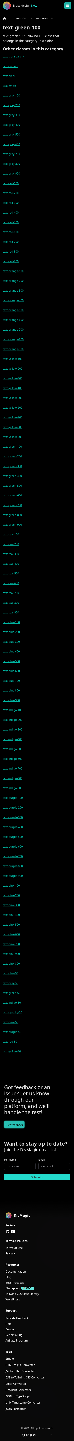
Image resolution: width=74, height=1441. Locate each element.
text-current (10, 66)
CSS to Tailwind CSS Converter (25, 1377)
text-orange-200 (13, 281)
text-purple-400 (13, 827)
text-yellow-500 (12, 398)
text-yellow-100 (12, 359)
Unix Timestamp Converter (23, 1402)
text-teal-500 (11, 573)
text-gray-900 (11, 173)
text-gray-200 (11, 105)
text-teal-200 (11, 544)
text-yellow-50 (12, 1051)
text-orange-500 (13, 310)
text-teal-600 (11, 583)
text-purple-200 (13, 807)
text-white (9, 86)
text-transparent (13, 56)
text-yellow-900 (12, 437)
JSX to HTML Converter (20, 1371)
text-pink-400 (11, 915)
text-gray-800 (11, 164)
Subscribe (37, 1177)
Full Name (10, 1159)
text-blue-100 (11, 622)
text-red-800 (11, 251)
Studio (10, 1359)
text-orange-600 (13, 320)
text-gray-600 (11, 144)
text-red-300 (11, 203)
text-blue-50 (10, 973)
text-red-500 (11, 222)
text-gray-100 (11, 95)
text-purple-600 (13, 846)
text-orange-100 (13, 271)
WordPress (13, 1299)
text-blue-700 (11, 681)
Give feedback (14, 1125)
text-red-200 (11, 193)
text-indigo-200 (12, 720)
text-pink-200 (11, 895)
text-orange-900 (13, 349)
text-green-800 (12, 515)
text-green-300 (12, 466)
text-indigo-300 (12, 729)
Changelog (13, 1288)
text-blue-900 (11, 700)
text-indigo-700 (12, 768)
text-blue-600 (11, 671)
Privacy (10, 1253)
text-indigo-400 (12, 739)
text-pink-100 (11, 885)
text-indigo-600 (12, 759)
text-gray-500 (11, 134)
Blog (8, 1277)
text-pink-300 (11, 905)
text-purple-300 (13, 817)
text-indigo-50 (12, 1003)
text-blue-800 (11, 690)
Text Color (21, 18)
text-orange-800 (13, 339)
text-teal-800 (11, 603)
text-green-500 (12, 486)
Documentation (16, 1271)
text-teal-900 (11, 612)
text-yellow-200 (12, 368)
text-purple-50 (12, 1032)
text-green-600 (12, 495)
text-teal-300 (11, 554)
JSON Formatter (16, 1409)
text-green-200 (12, 456)
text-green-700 (12, 505)
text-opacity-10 (12, 1012)
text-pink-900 (11, 954)
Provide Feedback (17, 1318)
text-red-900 (11, 261)
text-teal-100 (11, 534)
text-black (9, 76)
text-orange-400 (13, 300)
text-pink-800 (11, 963)
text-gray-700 (11, 154)
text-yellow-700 (12, 417)
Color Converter (16, 1384)
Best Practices (15, 1283)
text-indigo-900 (12, 788)
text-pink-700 (11, 944)
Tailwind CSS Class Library (22, 1294)
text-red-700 (11, 242)
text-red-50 (10, 1042)
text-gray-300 (11, 115)
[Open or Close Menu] (67, 5)
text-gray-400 (11, 125)
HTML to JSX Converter (20, 1365)
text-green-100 (43, 18)
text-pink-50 (10, 1022)
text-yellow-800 (12, 427)
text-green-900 (12, 525)
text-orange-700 (13, 329)
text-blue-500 (11, 661)
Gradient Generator (18, 1390)
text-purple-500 (13, 837)
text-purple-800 (13, 866)
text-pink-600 (11, 934)
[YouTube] (13, 1231)
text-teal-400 (11, 564)
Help (9, 1324)
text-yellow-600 (12, 407)
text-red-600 (11, 232)
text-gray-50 (10, 983)
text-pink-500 (11, 924)
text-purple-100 (13, 798)
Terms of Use (14, 1248)
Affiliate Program (17, 1340)
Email (41, 1159)
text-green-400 (12, 476)
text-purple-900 (13, 876)
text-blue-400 (11, 651)
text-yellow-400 (12, 388)
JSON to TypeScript (18, 1396)
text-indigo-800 (12, 778)
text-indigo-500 (12, 749)
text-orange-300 (13, 290)
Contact (11, 1329)
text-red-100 (11, 183)
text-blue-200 (11, 632)
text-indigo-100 (12, 710)
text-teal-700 (11, 593)
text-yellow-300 (12, 378)
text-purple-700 (13, 856)
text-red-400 (11, 212)
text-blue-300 (11, 642)
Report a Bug (14, 1335)
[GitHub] (8, 1232)
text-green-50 (11, 993)
